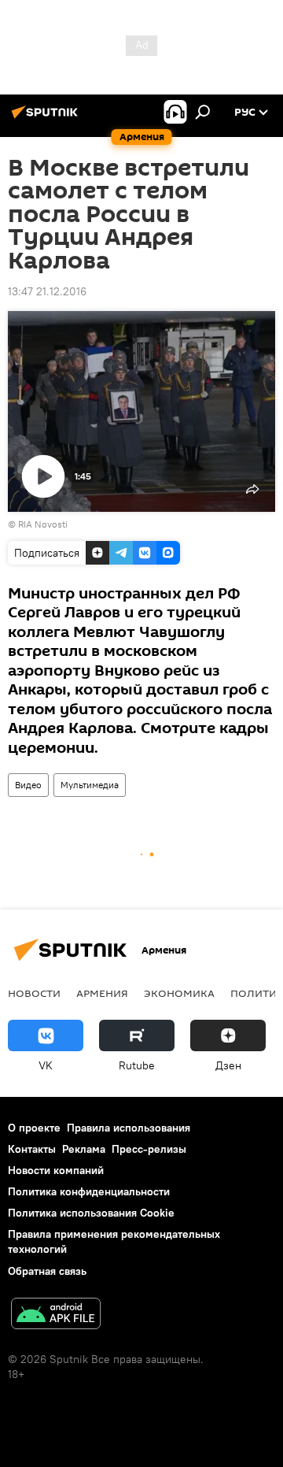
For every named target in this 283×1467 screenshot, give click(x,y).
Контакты (32, 1149)
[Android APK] (55, 1315)
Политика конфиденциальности (89, 1191)
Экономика (179, 993)
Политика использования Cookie (91, 1213)
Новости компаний (56, 1170)
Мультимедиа (90, 785)
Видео (28, 785)
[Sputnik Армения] (47, 118)
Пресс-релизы (149, 1149)
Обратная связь (47, 1271)
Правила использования (128, 1128)
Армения (102, 993)
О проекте (34, 1128)
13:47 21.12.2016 (47, 291)
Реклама (83, 1149)
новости (34, 993)
